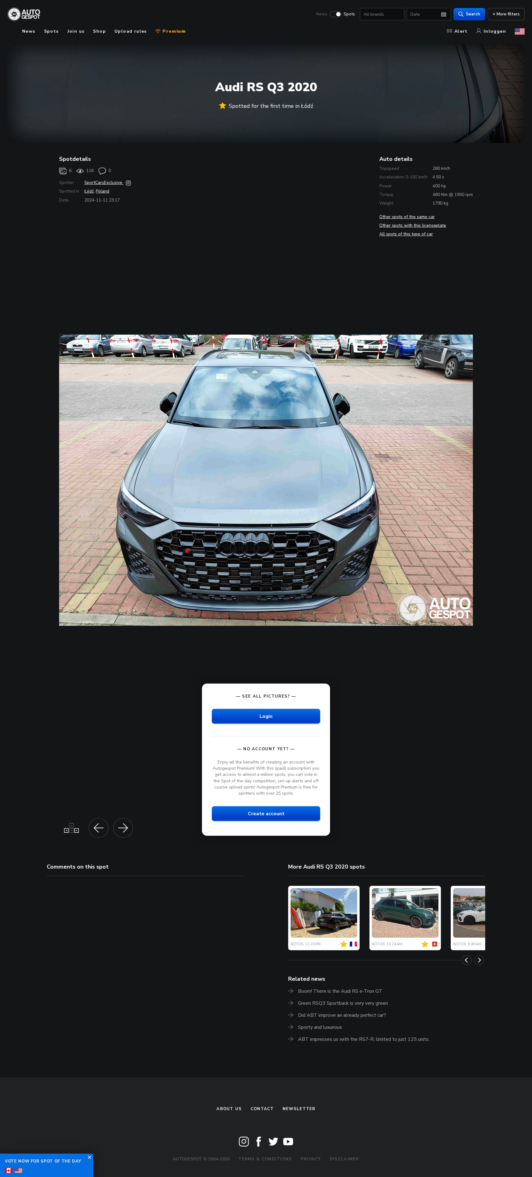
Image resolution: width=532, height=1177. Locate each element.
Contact (262, 1109)
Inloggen (495, 31)
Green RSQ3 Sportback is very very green (343, 1003)
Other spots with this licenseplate (412, 225)
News (322, 14)
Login (266, 716)
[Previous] (467, 960)
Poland (102, 191)
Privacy (311, 1159)
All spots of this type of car (406, 234)
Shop (99, 31)
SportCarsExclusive (103, 182)
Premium (173, 31)
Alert (461, 31)
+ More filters (506, 14)
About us (229, 1109)
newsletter (299, 1109)
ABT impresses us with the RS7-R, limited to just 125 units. (363, 1039)
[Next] (479, 960)
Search (473, 14)
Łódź (89, 191)
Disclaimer (344, 1159)
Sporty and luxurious (320, 1027)
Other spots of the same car (407, 217)
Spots (349, 14)
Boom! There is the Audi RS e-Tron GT (340, 991)
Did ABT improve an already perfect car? (342, 1015)
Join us (76, 31)
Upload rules (131, 31)
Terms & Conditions (265, 1159)
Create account (266, 813)
